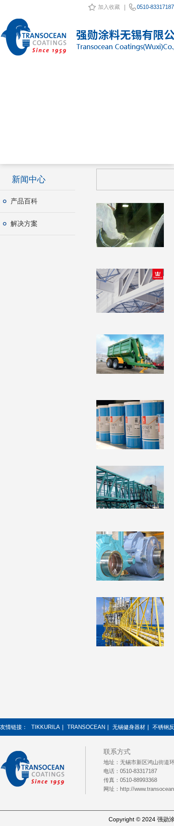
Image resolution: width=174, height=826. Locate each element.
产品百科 (24, 201)
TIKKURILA (45, 727)
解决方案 (24, 223)
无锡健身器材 (128, 727)
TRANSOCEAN (86, 727)
